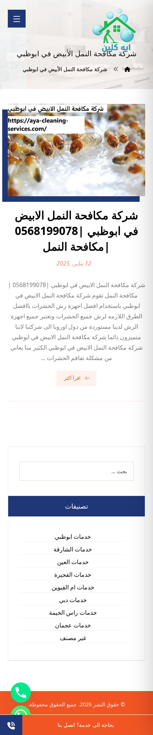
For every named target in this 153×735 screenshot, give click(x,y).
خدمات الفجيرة (72, 574)
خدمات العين (73, 562)
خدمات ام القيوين (73, 587)
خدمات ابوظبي (73, 536)
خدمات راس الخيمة (73, 612)
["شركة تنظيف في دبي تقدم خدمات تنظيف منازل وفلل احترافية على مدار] (114, 30)
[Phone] (21, 692)
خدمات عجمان (73, 625)
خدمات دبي (73, 600)
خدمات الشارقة (72, 549)
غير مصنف (73, 638)
